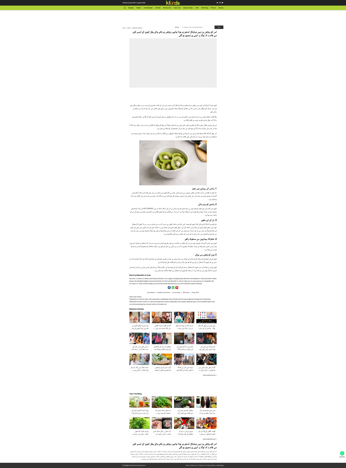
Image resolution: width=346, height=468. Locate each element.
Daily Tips (177, 8)
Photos (213, 8)
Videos (138, 8)
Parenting (204, 8)
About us (194, 465)
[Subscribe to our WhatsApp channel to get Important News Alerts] (342, 453)
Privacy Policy (211, 465)
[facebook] (217, 3)
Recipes (131, 8)
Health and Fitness (164, 292)
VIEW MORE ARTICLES (209, 375)
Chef (197, 8)
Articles (158, 8)
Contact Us (201, 465)
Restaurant (167, 8)
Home (188, 465)
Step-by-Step (188, 8)
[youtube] (222, 3)
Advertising (220, 465)
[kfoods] (173, 3)
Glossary (221, 8)
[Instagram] (220, 3)
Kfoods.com (141, 465)
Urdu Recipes (148, 8)
